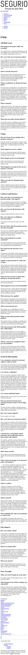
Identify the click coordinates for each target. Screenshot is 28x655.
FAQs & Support (8, 15)
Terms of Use (7, 16)
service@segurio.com (6, 633)
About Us (6, 13)
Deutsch (6, 26)
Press (5, 20)
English (5, 27)
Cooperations (7, 22)
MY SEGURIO (4, 11)
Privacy (5, 19)
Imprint (5, 18)
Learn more (17, 653)
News (5, 23)
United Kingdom (8, 643)
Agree (12, 653)
